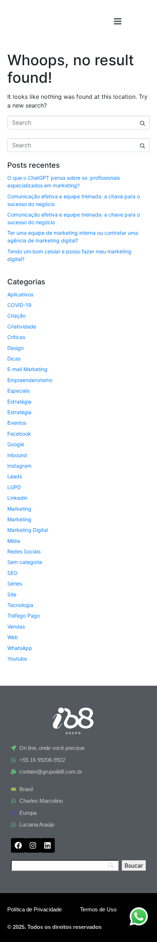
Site (11, 594)
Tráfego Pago (23, 615)
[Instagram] (33, 845)
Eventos (16, 423)
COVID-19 (19, 305)
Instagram (19, 466)
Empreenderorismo (29, 380)
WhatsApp (19, 648)
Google (15, 444)
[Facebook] (18, 845)
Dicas (13, 358)
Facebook (19, 434)
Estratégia (19, 401)
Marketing (19, 509)
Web (12, 637)
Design (15, 348)
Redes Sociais (24, 551)
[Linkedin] (47, 845)
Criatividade (21, 326)
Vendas (16, 626)
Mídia (13, 541)
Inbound (17, 455)
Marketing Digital (27, 530)
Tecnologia (20, 605)
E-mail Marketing (27, 369)
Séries (14, 583)
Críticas (16, 337)
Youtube (17, 658)
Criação (16, 315)
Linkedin (17, 498)
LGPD (14, 487)
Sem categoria (24, 562)
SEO (12, 573)
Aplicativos (20, 294)
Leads (14, 476)
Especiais (18, 391)
